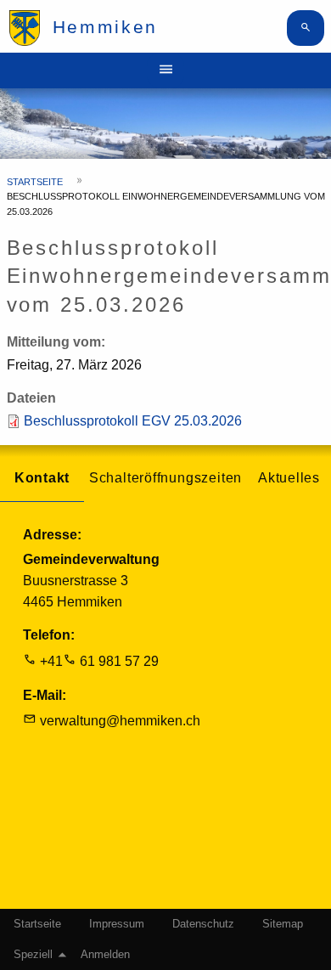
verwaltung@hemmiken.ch (120, 720)
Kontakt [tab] (42, 478)
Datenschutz (203, 924)
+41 (51, 661)
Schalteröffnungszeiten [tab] (165, 478)
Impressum (116, 924)
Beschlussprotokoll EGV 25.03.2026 (133, 421)
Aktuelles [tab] (289, 478)
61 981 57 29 (119, 661)
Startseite (35, 182)
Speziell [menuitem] (33, 955)
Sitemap (282, 924)
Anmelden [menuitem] (105, 955)
